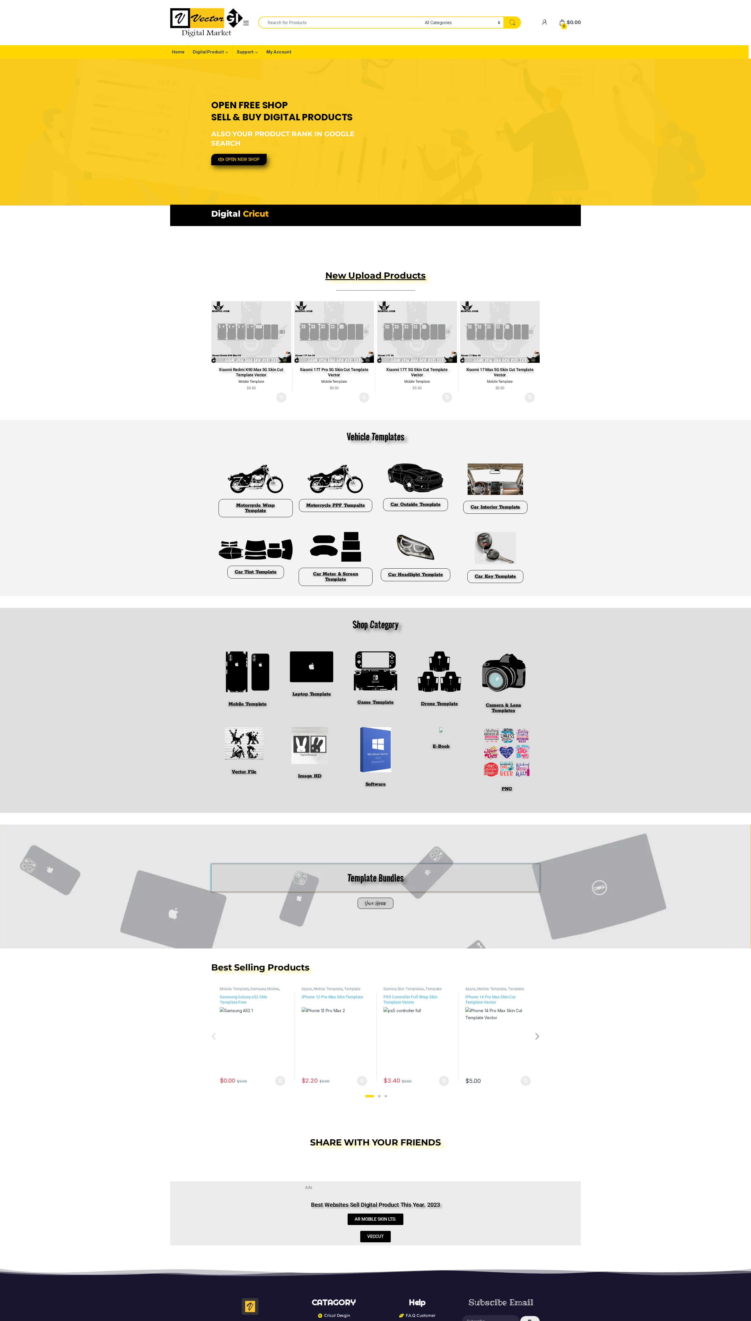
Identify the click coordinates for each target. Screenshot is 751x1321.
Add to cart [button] (281, 397)
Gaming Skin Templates (403, 989)
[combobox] (340, 22)
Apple (307, 989)
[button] (369, 1096)
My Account (278, 51)
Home (178, 51)
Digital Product (208, 51)
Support (245, 51)
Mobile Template (234, 989)
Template (352, 989)
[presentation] (537, 1037)
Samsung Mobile (265, 989)
